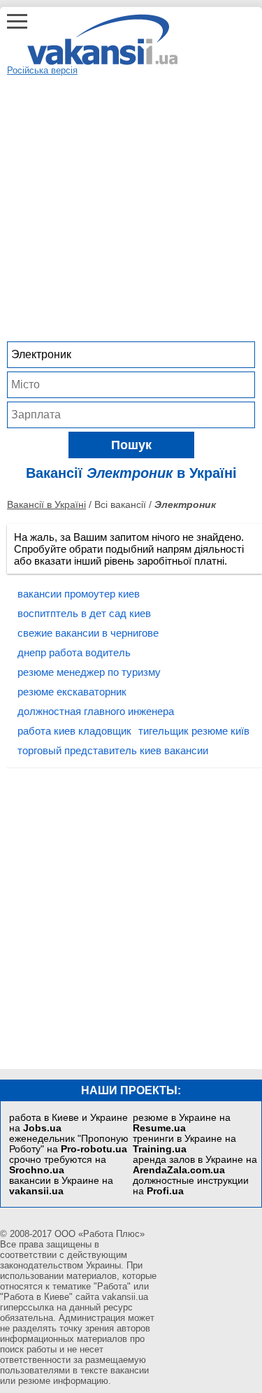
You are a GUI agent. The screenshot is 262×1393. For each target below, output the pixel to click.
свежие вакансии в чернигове (88, 633)
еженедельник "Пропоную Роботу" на (69, 1143)
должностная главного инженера (95, 711)
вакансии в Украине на (61, 1185)
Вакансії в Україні (46, 504)
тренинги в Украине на (184, 1143)
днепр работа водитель (74, 652)
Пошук (131, 445)
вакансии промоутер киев (78, 594)
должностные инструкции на (191, 1185)
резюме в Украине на (182, 1122)
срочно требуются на (57, 1164)
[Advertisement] (131, 207)
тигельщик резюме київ (193, 731)
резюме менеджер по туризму (89, 672)
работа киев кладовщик (74, 731)
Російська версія (42, 70)
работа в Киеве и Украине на (68, 1122)
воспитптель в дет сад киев (84, 613)
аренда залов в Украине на (195, 1164)
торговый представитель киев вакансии (112, 750)
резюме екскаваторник (71, 692)
